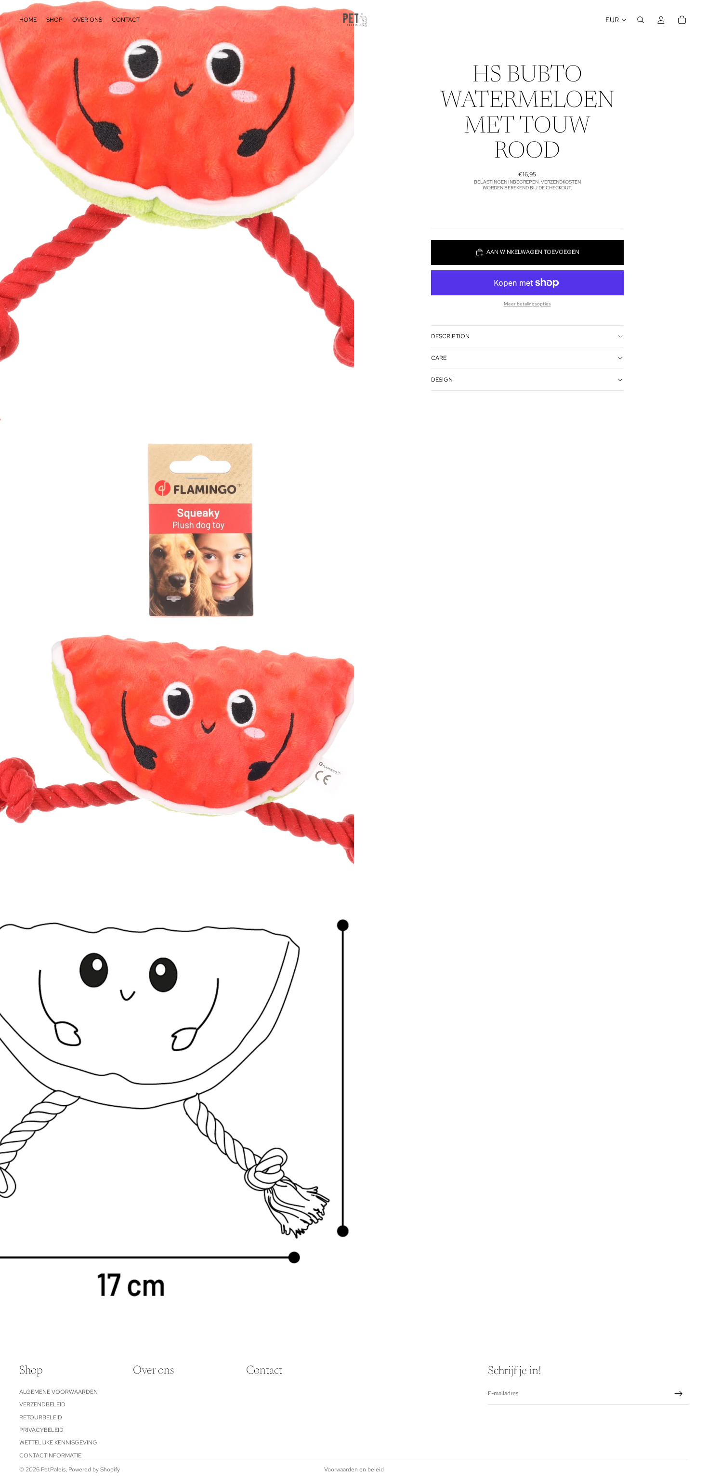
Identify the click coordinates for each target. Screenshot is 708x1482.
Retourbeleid (40, 1417)
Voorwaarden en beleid (354, 1469)
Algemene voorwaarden (58, 1391)
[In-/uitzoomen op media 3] (177, 1107)
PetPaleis (53, 1469)
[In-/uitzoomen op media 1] (177, 221)
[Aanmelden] (679, 1394)
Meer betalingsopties (527, 304)
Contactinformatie (50, 1455)
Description (450, 336)
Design (442, 380)
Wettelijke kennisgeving (58, 1442)
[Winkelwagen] (682, 19)
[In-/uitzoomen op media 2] (177, 664)
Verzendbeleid (42, 1404)
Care (438, 358)
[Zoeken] (640, 19)
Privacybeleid (41, 1430)
